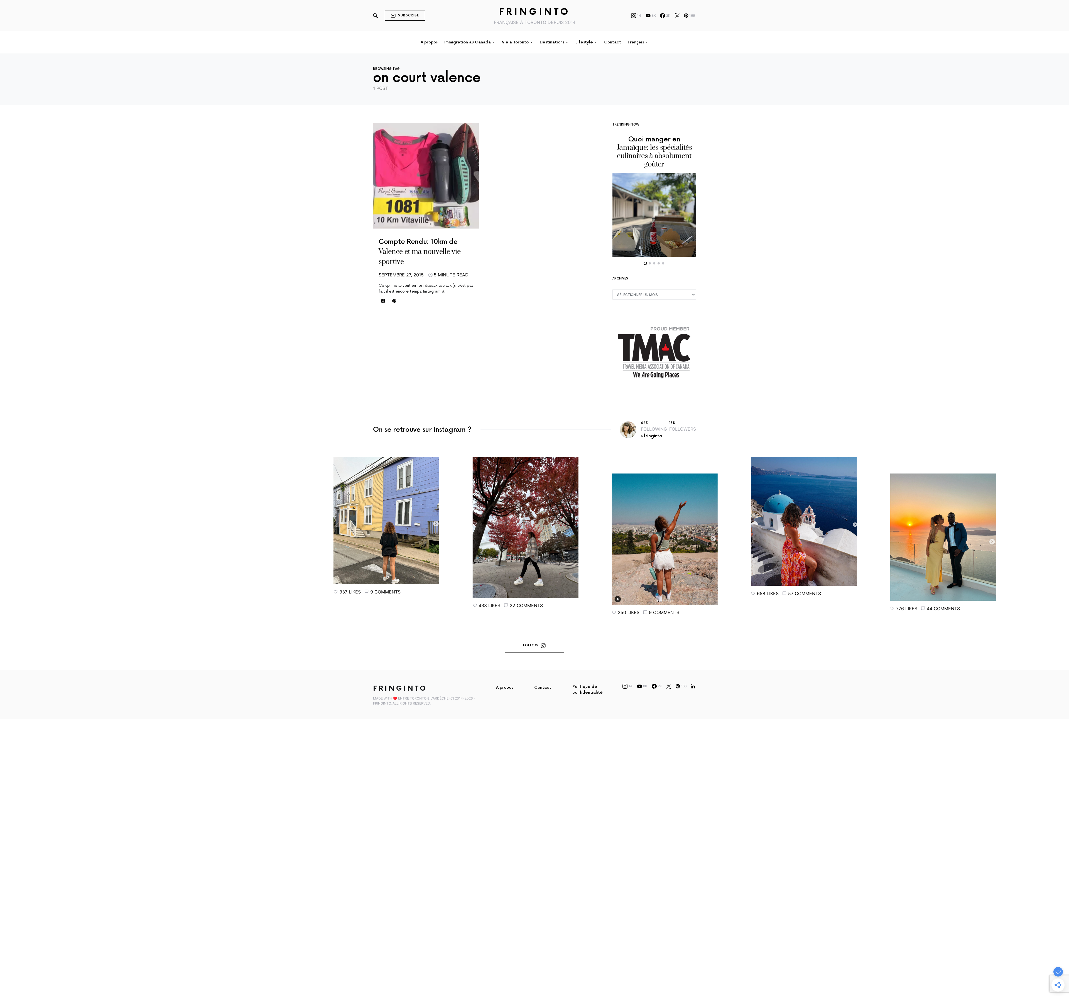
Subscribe (408, 15)
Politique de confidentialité (587, 689)
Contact (542, 687)
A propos (504, 687)
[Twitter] (677, 15)
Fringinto (534, 12)
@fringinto (651, 436)
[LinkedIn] (693, 686)
